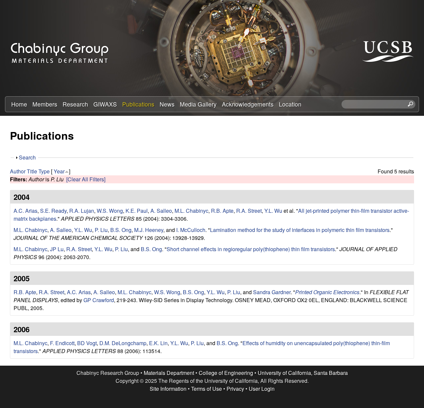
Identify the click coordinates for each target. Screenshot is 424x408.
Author (18, 171)
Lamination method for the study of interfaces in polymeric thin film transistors (300, 230)
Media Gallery (198, 104)
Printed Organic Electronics (327, 292)
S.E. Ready (53, 210)
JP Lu (57, 249)
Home (19, 104)
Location (290, 104)
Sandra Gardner (272, 292)
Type (44, 171)
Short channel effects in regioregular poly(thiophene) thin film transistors (251, 249)
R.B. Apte (222, 210)
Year (59, 171)
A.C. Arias (25, 210)
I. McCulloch (190, 230)
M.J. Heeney (148, 230)
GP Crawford (98, 300)
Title (32, 171)
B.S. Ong (121, 230)
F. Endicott (62, 343)
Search (27, 157)
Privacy (235, 388)
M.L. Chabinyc (191, 210)
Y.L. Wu (273, 210)
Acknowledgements (248, 104)
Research (75, 104)
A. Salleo (161, 210)
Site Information (168, 388)
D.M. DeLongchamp (122, 343)
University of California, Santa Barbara (303, 373)
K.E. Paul (137, 210)
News (167, 104)
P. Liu (101, 230)
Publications (138, 104)
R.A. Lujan (81, 210)
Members (44, 104)
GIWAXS (105, 104)
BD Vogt (87, 343)
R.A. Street (249, 210)
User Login (262, 388)
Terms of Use (206, 388)
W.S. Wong (110, 210)
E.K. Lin (158, 343)
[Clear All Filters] (85, 179)
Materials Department (169, 373)
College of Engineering (226, 373)
